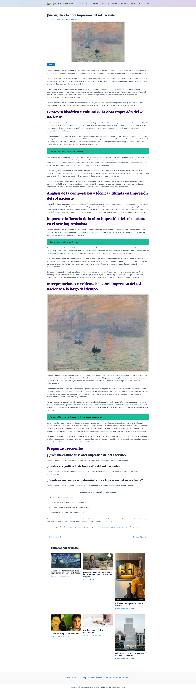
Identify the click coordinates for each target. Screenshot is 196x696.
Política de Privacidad (121, 678)
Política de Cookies (103, 678)
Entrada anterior (54, 537)
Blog (84, 678)
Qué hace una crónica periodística (93, 631)
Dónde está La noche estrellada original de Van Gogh (129, 654)
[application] (108, 3)
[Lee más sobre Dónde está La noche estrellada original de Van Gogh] (130, 632)
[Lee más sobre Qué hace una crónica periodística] (98, 620)
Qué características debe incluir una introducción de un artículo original (97, 574)
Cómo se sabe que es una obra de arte (129, 604)
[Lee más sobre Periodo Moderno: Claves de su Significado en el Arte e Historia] (66, 561)
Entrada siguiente (141, 537)
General (51, 65)
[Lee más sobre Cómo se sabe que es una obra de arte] (130, 577)
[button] (148, 3)
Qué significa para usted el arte (65, 633)
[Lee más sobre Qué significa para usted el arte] (66, 622)
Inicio (68, 678)
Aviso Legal (76, 678)
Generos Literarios (63, 3)
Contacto (91, 678)
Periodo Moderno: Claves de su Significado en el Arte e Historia (65, 571)
